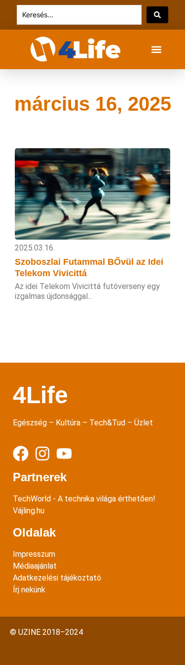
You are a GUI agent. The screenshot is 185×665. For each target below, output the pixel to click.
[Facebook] (21, 453)
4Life (40, 395)
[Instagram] (42, 453)
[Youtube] (64, 453)
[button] (156, 50)
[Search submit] (157, 14)
